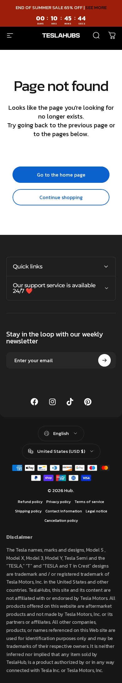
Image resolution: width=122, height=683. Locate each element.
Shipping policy (28, 511)
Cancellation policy (61, 520)
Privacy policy (58, 502)
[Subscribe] (104, 360)
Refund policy (30, 502)
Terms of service (89, 502)
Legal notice (96, 511)
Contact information (63, 511)
